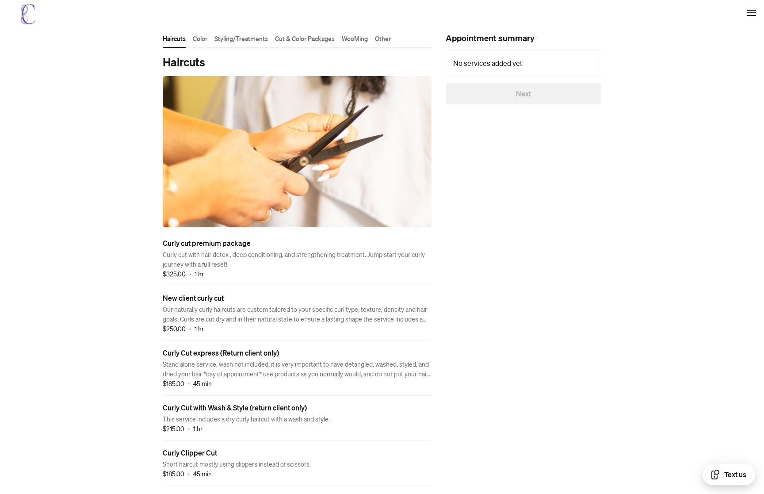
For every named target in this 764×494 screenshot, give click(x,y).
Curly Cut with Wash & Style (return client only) (235, 407)
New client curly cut (193, 298)
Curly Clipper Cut (190, 452)
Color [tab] (200, 38)
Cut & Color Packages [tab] (305, 38)
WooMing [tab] (355, 38)
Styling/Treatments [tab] (241, 38)
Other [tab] (383, 38)
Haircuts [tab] (174, 38)
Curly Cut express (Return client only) (221, 352)
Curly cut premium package (207, 243)
